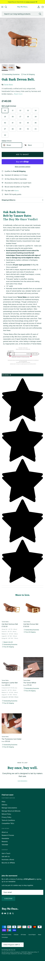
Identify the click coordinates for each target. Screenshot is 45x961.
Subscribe (8, 898)
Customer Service (8, 798)
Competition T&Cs (8, 823)
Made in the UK (8, 642)
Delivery (4, 805)
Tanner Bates (8, 84)
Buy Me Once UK (10, 950)
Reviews (6, 375)
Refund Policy (6, 814)
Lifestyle (16, 934)
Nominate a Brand (8, 859)
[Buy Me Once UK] (22, 7)
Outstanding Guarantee (12, 74)
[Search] (40, 14)
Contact (5, 849)
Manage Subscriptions (9, 808)
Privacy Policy (6, 817)
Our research (22, 781)
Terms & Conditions (8, 820)
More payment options (22, 166)
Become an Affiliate (8, 863)
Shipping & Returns (8, 200)
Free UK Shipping (29, 74)
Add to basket (22, 154)
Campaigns (5, 937)
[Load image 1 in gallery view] (22, 40)
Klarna (16, 190)
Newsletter (5, 838)
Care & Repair (32, 934)
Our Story (5, 828)
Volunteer (5, 844)
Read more (18, 94)
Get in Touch (6, 853)
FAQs (3, 801)
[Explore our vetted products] (7, 7)
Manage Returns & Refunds (11, 811)
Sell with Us (6, 856)
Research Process (8, 835)
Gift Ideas (23, 934)
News (39, 934)
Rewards (5, 841)
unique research (30, 2)
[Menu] (2, 7)
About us (5, 832)
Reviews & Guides (6, 934)
